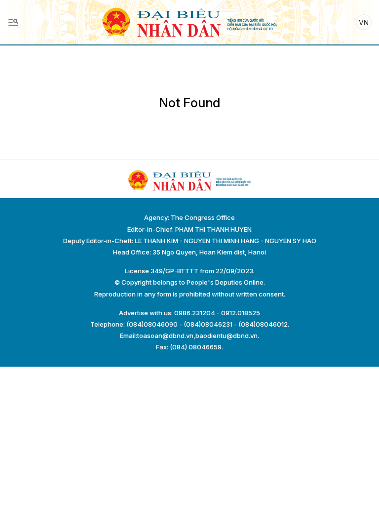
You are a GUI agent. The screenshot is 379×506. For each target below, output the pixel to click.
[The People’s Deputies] (189, 21)
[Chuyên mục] (13, 22)
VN (364, 22)
